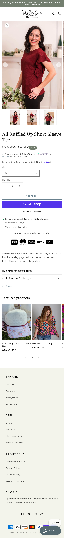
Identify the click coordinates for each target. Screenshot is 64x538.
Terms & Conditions (16, 481)
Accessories (12, 404)
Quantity (6, 180)
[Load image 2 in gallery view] (32, 118)
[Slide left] (5, 64)
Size (4, 167)
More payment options (32, 211)
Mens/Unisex (12, 398)
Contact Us (30, 503)
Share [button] (9, 286)
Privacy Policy (13, 475)
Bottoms (10, 391)
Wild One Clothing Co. (20, 532)
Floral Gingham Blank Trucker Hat (16, 344)
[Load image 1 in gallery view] (15, 118)
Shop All (10, 384)
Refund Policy (13, 468)
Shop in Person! (14, 436)
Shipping (5, 156)
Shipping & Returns (15, 461)
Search (9, 423)
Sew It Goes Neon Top (42, 343)
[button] (3, 14)
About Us (10, 430)
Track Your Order (14, 443)
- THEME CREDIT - (35, 532)
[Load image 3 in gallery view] (49, 118)
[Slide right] (58, 64)
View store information (16, 227)
